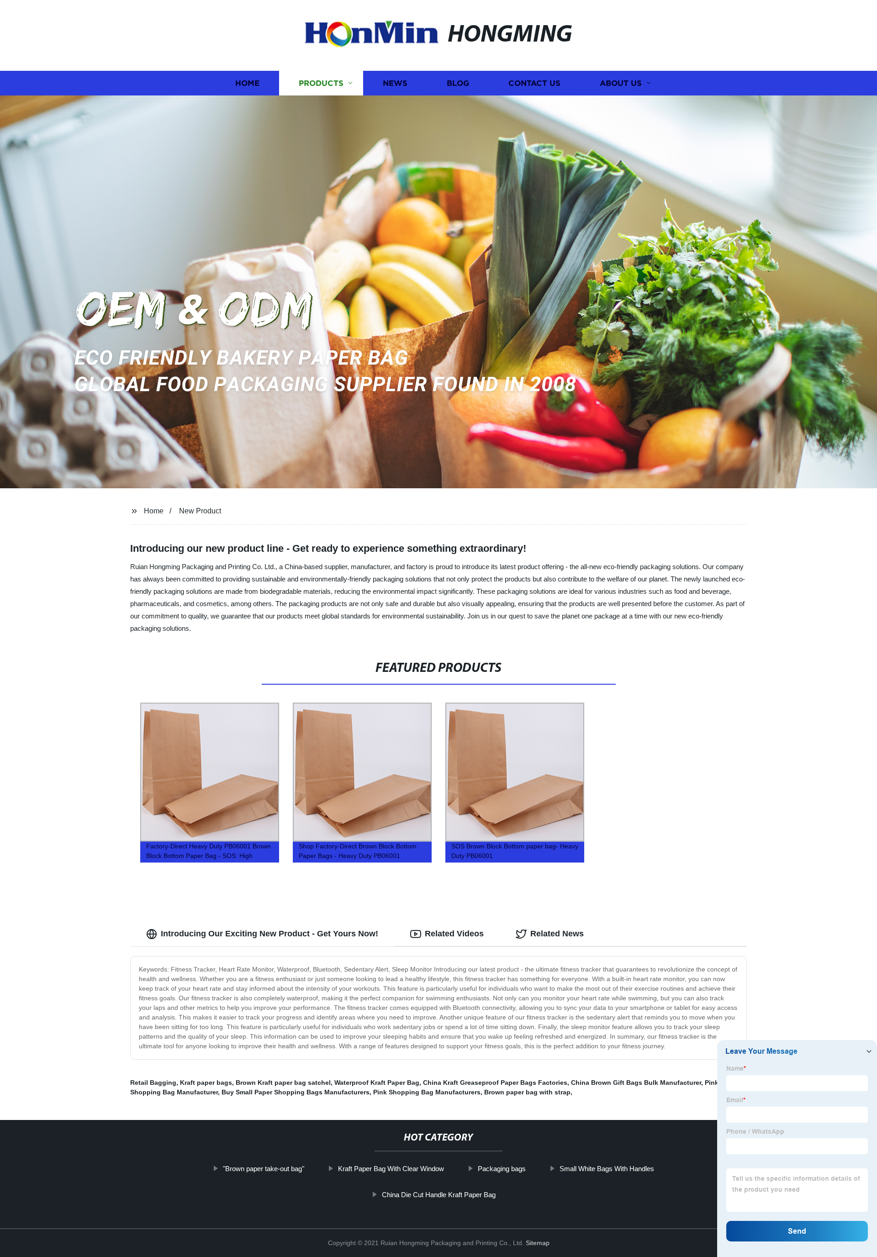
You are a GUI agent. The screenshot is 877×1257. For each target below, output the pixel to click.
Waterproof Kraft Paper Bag (376, 1082)
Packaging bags (502, 1168)
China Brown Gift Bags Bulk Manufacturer (636, 1082)
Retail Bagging (153, 1082)
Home (247, 83)
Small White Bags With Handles (607, 1168)
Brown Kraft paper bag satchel (283, 1082)
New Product (200, 511)
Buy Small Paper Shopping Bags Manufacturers (296, 1092)
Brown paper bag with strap (527, 1092)
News (395, 83)
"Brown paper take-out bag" (263, 1168)
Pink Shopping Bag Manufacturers (427, 1092)
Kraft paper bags (206, 1082)
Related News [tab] (557, 933)
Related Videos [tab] (454, 933)
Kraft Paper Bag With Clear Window (391, 1168)
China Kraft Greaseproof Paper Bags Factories (495, 1082)
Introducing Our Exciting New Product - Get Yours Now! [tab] (269, 933)
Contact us (534, 83)
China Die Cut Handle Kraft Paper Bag (439, 1195)
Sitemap (537, 1242)
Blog (458, 83)
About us (621, 83)
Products (321, 83)
